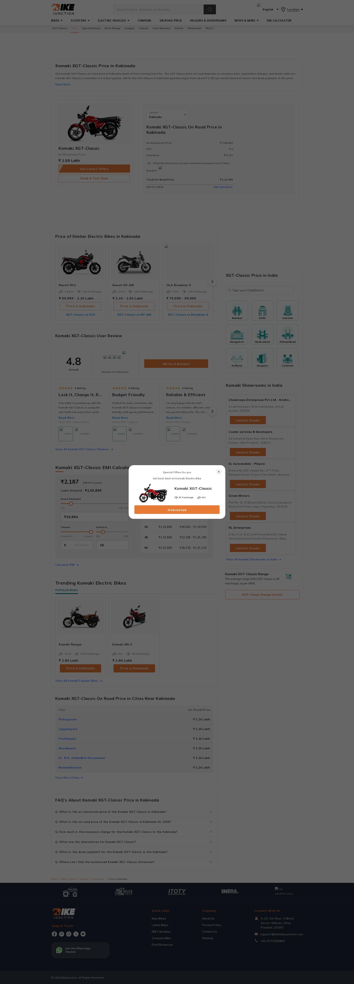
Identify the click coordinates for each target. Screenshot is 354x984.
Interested (177, 510)
